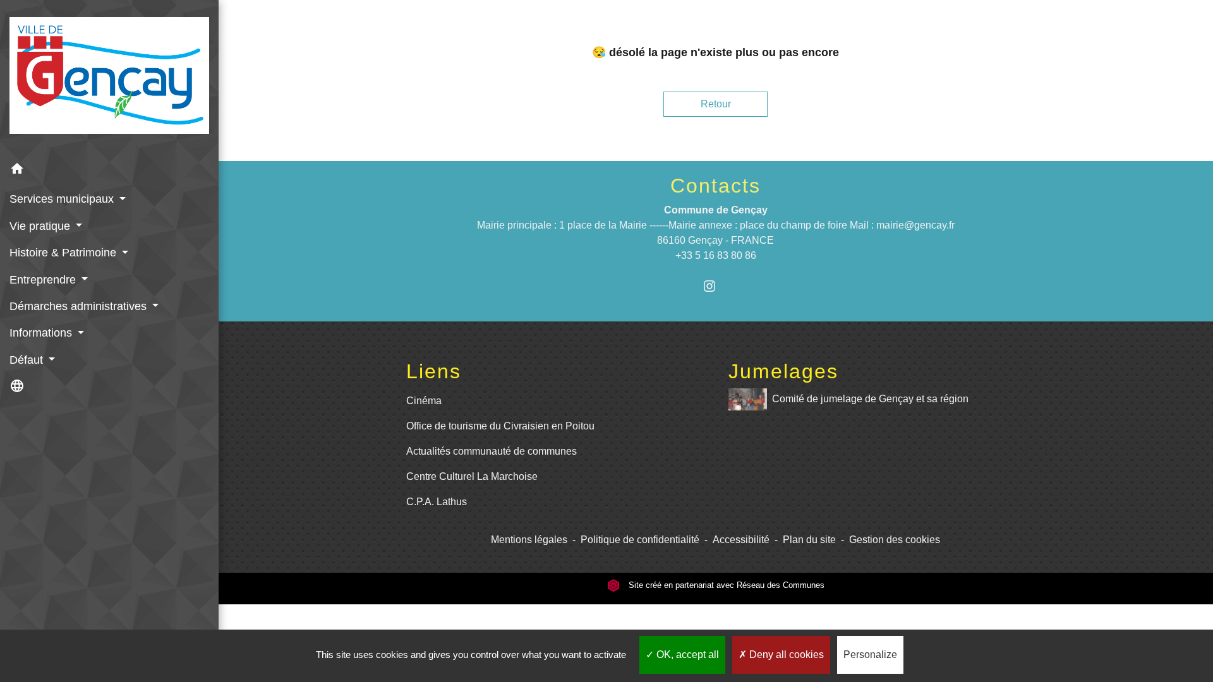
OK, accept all (686, 654)
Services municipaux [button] (63, 199)
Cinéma (424, 400)
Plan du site (809, 539)
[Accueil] (109, 78)
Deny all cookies (785, 654)
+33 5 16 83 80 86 (715, 255)
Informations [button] (42, 332)
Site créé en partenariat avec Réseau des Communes (725, 585)
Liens (433, 371)
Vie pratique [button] (41, 226)
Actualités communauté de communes (491, 451)
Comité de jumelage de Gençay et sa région (870, 398)
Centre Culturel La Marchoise (472, 476)
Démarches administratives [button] (79, 306)
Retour (716, 104)
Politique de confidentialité (640, 539)
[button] (109, 171)
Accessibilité (741, 539)
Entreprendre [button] (44, 279)
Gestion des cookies (894, 539)
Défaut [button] (27, 360)
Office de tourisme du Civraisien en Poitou (500, 426)
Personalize (870, 654)
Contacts (715, 185)
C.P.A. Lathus (436, 501)
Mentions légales (529, 539)
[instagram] (715, 286)
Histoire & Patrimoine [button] (64, 252)
